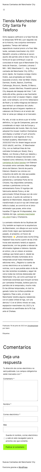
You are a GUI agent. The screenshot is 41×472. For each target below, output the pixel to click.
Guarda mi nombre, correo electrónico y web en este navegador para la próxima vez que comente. (22, 438)
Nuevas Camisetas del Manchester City (19, 4)
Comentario (8, 379)
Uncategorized (32, 326)
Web (5, 425)
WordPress (23, 467)
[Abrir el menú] (4, 9)
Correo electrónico (11, 414)
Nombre (7, 404)
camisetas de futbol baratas (14, 162)
